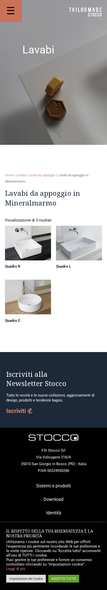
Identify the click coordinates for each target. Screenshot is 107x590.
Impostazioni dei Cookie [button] (26, 579)
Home (9, 175)
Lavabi (20, 175)
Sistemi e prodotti (53, 485)
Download (53, 499)
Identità (53, 512)
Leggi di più (15, 569)
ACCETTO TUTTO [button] (63, 579)
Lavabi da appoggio (41, 175)
